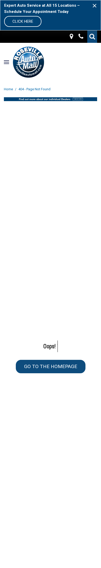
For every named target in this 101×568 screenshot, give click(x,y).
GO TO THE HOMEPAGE (50, 366)
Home (9, 89)
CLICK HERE (22, 21)
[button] (92, 36)
